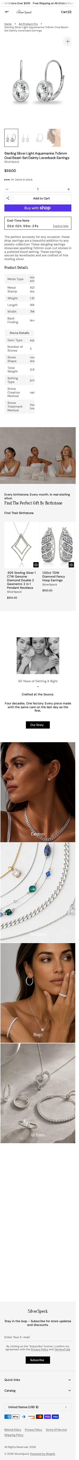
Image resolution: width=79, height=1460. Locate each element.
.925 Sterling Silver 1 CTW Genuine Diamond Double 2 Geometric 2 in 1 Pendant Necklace (20, 573)
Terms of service (56, 1429)
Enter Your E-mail (17, 1337)
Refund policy (12, 1429)
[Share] (7, 193)
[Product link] (21, 557)
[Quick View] (34, 558)
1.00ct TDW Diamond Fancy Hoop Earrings (52, 569)
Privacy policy (33, 1429)
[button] (9, 11)
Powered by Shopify (42, 1454)
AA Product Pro (28, 24)
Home (8, 24)
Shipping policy (13, 1435)
